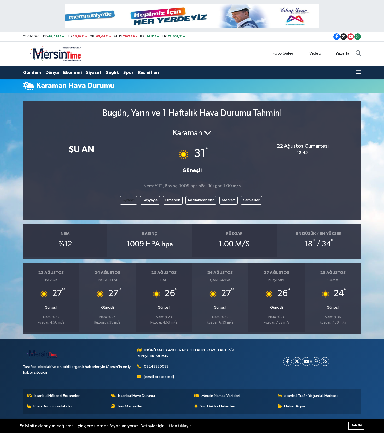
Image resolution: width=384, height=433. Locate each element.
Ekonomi (72, 72)
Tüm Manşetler (130, 406)
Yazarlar (343, 53)
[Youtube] (306, 361)
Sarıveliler (251, 200)
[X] (297, 361)
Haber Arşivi (294, 406)
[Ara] (358, 53)
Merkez (228, 200)
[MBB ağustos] (192, 16)
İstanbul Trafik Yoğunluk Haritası (311, 396)
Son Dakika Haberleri (217, 406)
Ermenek (172, 200)
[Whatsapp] (315, 361)
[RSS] (325, 361)
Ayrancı (128, 200)
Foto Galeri (283, 53)
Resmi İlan (148, 72)
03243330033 (156, 366)
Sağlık (112, 72)
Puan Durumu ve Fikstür (53, 406)
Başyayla (150, 200)
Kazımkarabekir (201, 200)
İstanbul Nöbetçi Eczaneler (57, 396)
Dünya (52, 72)
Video (315, 53)
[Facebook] (287, 361)
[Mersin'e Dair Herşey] (56, 53)
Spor (128, 72)
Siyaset (93, 72)
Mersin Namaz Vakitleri (220, 396)
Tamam (356, 425)
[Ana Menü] (358, 72)
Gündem (32, 72)
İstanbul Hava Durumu (136, 396)
